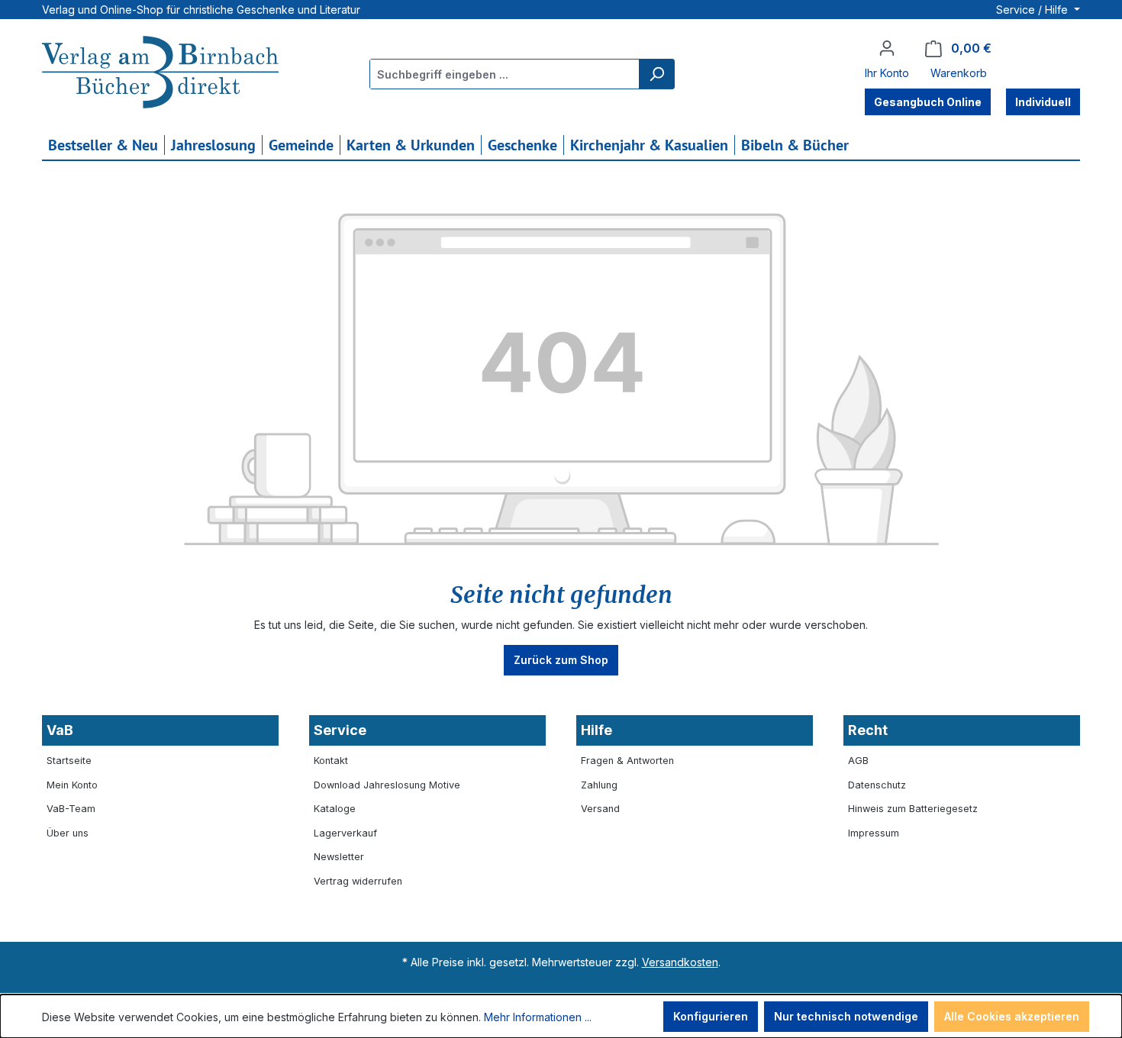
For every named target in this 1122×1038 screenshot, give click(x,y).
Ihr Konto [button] (887, 72)
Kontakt (331, 760)
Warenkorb (958, 72)
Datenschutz (877, 785)
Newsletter (339, 856)
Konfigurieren (710, 1016)
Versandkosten (680, 962)
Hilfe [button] (596, 730)
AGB (858, 760)
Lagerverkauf (345, 833)
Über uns (68, 833)
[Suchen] (656, 74)
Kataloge (335, 808)
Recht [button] (868, 730)
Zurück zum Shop (561, 659)
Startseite (69, 760)
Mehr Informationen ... (538, 1017)
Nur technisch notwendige (846, 1016)
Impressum (873, 833)
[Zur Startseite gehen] (160, 74)
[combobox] (505, 74)
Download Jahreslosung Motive (387, 785)
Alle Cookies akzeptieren (1011, 1016)
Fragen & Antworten (627, 760)
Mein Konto (72, 785)
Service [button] (340, 730)
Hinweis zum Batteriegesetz (913, 808)
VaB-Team (71, 808)
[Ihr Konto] (887, 48)
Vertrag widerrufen (358, 881)
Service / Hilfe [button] (1033, 9)
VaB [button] (60, 730)
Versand (600, 808)
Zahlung (599, 785)
